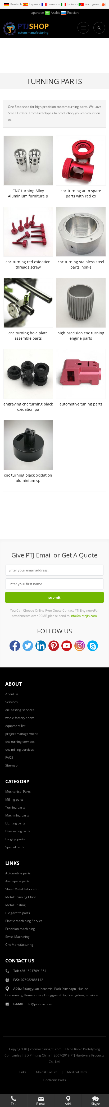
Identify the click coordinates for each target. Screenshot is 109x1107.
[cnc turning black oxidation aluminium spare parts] (28, 445)
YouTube (66, 645)
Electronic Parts (54, 1080)
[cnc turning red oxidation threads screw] (28, 232)
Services (11, 702)
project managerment (21, 733)
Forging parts (15, 839)
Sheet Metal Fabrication (22, 889)
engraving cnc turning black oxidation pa (28, 407)
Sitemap (11, 765)
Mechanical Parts (18, 791)
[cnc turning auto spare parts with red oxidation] (81, 161)
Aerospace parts (17, 881)
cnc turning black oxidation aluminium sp (28, 478)
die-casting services (19, 710)
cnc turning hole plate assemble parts (28, 335)
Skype (92, 645)
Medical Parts (77, 1072)
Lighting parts (15, 823)
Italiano (72, 4)
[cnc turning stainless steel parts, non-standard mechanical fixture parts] (81, 232)
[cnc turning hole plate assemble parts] (28, 303)
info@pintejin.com (39, 1004)
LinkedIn (40, 645)
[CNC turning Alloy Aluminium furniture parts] (28, 161)
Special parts (14, 847)
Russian (72, 12)
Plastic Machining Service (24, 921)
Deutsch (16, 4)
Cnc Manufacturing (19, 944)
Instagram (79, 645)
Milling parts (14, 799)
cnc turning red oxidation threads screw (28, 264)
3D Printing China (37, 1055)
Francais (54, 4)
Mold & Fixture (46, 1072)
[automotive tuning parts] (81, 374)
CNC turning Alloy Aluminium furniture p (28, 193)
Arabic (55, 12)
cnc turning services (20, 741)
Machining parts (17, 815)
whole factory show (19, 718)
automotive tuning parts (81, 404)
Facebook (15, 645)
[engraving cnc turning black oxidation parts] (28, 374)
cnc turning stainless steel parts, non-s (81, 264)
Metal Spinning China (21, 897)
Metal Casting (15, 905)
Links (22, 1072)
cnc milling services (19, 749)
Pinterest (53, 645)
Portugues (92, 4)
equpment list (15, 725)
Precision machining (20, 928)
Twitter (27, 645)
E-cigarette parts (17, 913)
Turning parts (54, 81)
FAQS (9, 757)
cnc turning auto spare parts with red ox (81, 193)
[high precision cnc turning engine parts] (81, 303)
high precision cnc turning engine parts (80, 335)
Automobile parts (18, 873)
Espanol (34, 4)
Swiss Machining (17, 936)
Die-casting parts (17, 831)
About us (11, 694)
